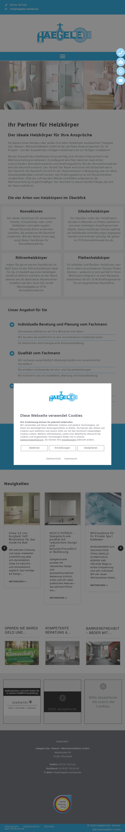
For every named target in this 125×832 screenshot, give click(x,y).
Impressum (70, 458)
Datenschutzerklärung (31, 440)
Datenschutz (53, 458)
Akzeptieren (90, 448)
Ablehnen (34, 448)
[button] (120, 52)
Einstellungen (62, 448)
